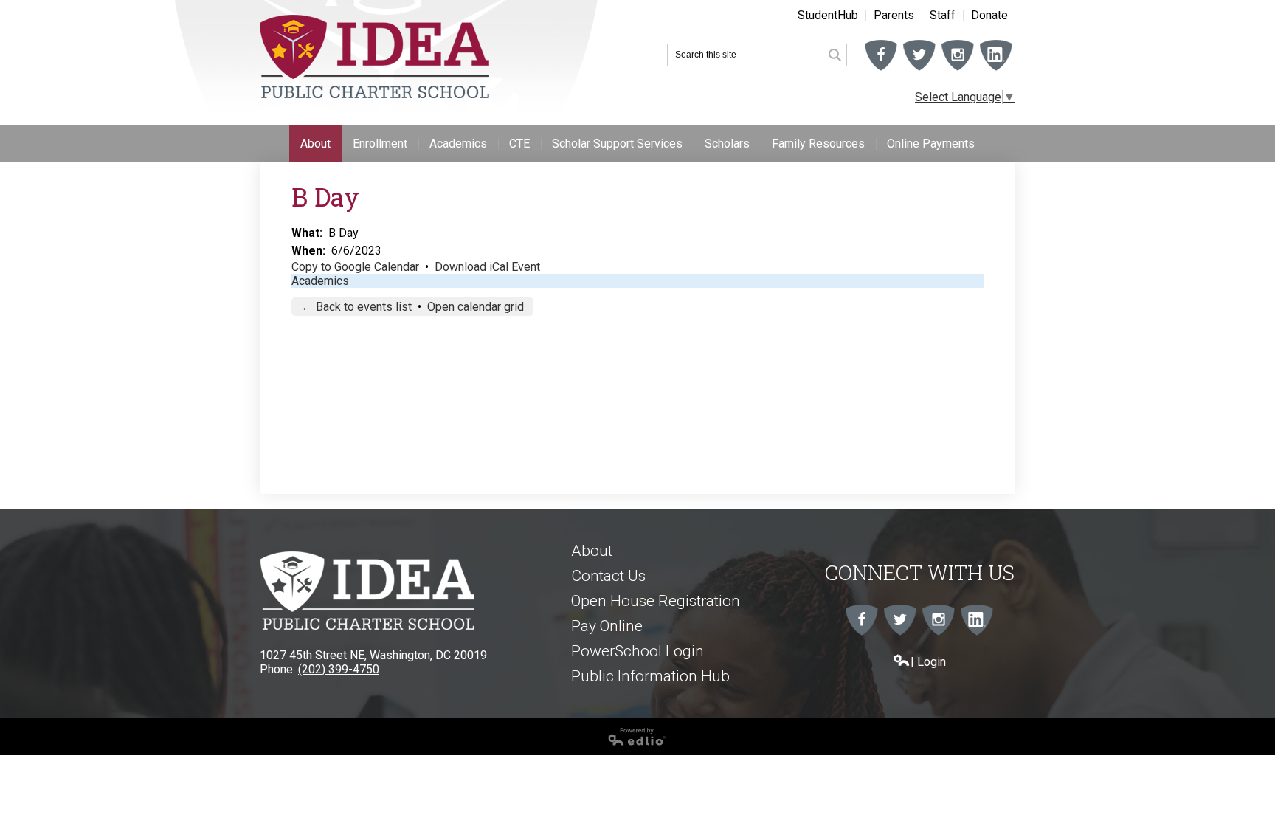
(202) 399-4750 (338, 669)
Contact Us (608, 576)
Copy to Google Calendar (355, 267)
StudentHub (828, 15)
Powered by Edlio (45, 751)
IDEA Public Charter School (374, 57)
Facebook (881, 70)
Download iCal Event (487, 267)
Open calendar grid (475, 307)
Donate (989, 15)
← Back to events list (356, 307)
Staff (943, 15)
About (591, 551)
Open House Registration (655, 601)
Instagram (957, 70)
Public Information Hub (650, 676)
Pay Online (607, 626)
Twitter (919, 70)
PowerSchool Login (637, 651)
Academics (320, 281)
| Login (928, 662)
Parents (894, 15)
